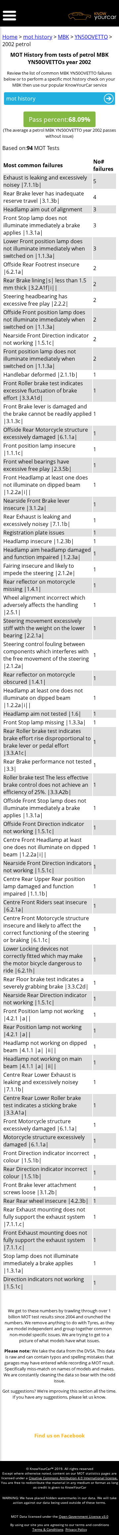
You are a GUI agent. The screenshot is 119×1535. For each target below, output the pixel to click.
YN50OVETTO (91, 36)
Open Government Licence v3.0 (83, 1516)
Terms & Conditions (47, 1529)
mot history (37, 36)
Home (10, 36)
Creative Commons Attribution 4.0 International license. (73, 1478)
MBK (63, 36)
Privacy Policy (76, 1529)
